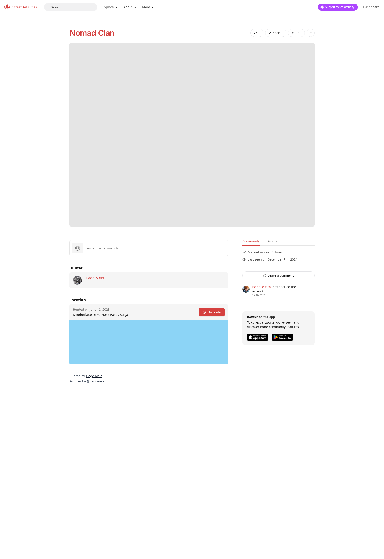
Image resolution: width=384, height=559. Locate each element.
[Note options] (312, 287)
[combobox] (70, 7)
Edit (299, 33)
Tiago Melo (94, 277)
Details (272, 241)
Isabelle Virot (262, 287)
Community (251, 241)
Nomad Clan (91, 33)
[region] (148, 342)
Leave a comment (281, 275)
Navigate (214, 312)
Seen (278, 33)
